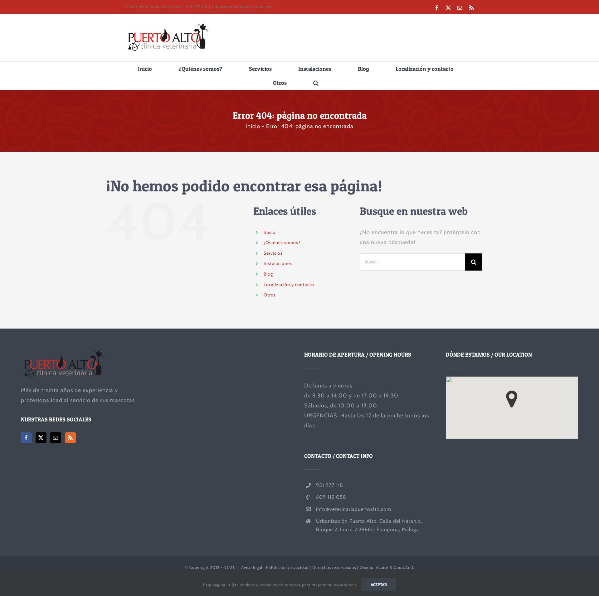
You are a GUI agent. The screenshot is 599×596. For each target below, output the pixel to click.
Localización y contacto (289, 284)
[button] (316, 83)
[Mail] (55, 437)
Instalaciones (278, 263)
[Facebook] (26, 437)
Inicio (269, 232)
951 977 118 (329, 485)
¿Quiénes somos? (282, 242)
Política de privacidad (287, 567)
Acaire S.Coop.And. (395, 567)
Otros (270, 295)
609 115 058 (331, 497)
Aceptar (379, 584)
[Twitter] (41, 437)
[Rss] (70, 437)
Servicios (273, 253)
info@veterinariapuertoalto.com (242, 6)
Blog (268, 274)
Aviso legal (251, 567)
